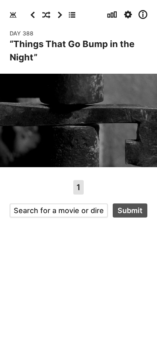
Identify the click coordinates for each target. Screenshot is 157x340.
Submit (130, 210)
